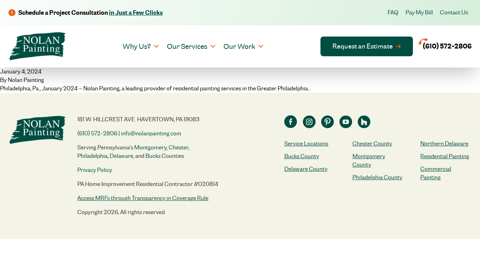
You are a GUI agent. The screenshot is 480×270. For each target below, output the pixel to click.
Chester (178, 147)
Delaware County (305, 169)
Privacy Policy (94, 170)
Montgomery (150, 147)
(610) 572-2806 (97, 133)
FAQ (393, 12)
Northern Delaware (444, 143)
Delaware (121, 156)
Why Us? (137, 46)
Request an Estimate (362, 46)
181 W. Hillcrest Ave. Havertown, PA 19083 (138, 119)
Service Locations (306, 143)
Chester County (372, 143)
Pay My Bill (419, 12)
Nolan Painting (26, 80)
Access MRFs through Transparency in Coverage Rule (142, 198)
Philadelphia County (377, 177)
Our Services (187, 46)
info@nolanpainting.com (151, 133)
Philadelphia (92, 156)
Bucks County (301, 156)
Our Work (239, 46)
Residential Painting (444, 156)
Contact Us (454, 12)
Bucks (153, 156)
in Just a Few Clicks (136, 12)
